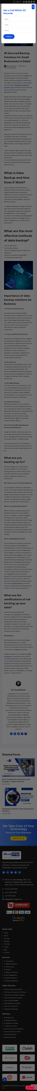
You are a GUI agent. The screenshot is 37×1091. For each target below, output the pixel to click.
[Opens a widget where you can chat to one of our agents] (30, 1088)
